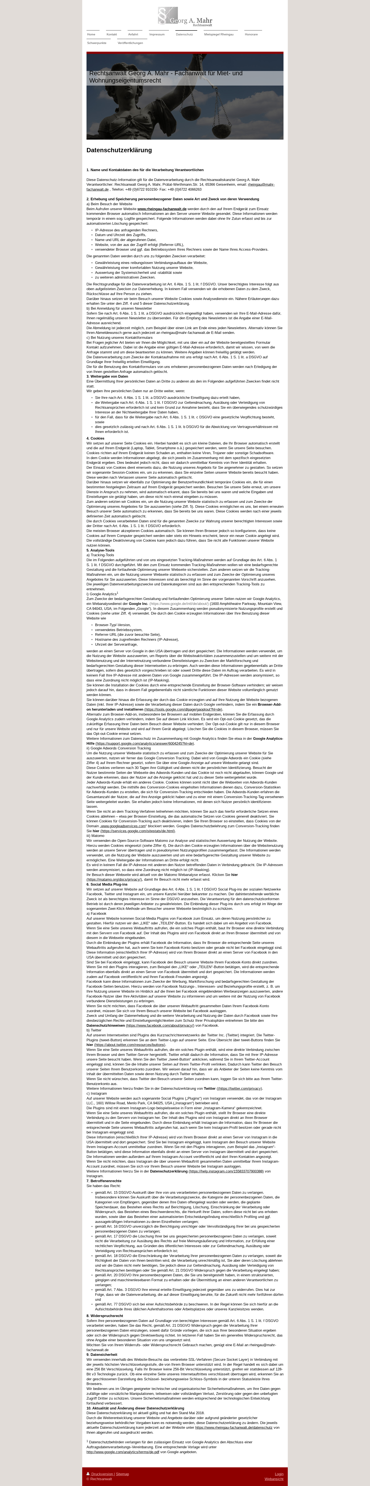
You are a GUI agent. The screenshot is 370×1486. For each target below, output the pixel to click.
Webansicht (274, 1479)
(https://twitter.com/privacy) (240, 1089)
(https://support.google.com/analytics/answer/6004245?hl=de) (144, 743)
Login (279, 1474)
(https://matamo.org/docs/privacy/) (114, 879)
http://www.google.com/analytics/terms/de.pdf (123, 1452)
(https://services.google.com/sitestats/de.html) (137, 831)
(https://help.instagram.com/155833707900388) (226, 1171)
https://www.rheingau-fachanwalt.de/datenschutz (234, 1428)
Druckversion (102, 1474)
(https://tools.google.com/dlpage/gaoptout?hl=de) (183, 709)
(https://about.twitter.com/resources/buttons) (129, 1045)
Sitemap (122, 1474)
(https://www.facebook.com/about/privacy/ (159, 1025)
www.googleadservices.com (123, 826)
